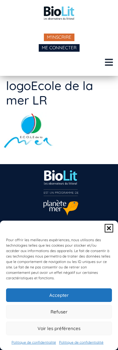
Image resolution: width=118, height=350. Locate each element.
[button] (109, 228)
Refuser (59, 312)
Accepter (59, 295)
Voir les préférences (59, 328)
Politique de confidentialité (33, 342)
